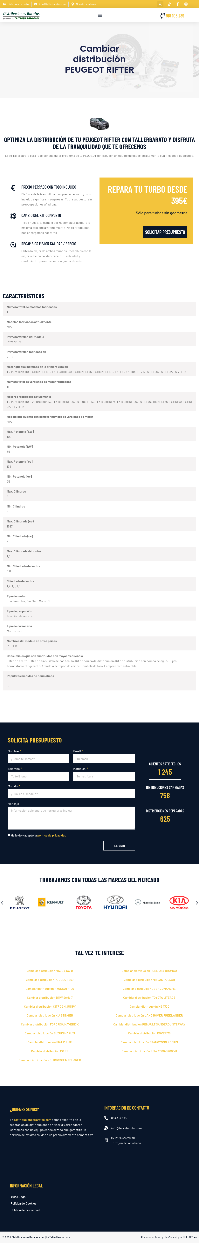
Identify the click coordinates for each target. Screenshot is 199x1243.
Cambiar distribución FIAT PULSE (49, 1042)
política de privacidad (51, 835)
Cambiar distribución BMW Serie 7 (50, 997)
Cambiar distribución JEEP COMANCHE (149, 988)
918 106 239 (175, 15)
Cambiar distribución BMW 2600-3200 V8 (149, 1051)
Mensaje (13, 803)
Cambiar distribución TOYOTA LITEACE (149, 997)
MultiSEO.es (190, 1237)
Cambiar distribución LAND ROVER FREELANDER (149, 1015)
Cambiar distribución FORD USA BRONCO (149, 970)
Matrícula (79, 768)
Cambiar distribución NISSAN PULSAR (149, 979)
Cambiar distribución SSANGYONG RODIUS (149, 1042)
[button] (160, 4)
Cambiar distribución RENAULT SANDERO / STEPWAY (149, 1024)
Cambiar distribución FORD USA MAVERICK (50, 1024)
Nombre (13, 751)
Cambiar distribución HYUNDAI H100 (49, 988)
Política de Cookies (24, 1203)
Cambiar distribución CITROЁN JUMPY (50, 1006)
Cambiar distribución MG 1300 (149, 1006)
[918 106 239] (163, 16)
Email (77, 751)
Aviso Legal (18, 1197)
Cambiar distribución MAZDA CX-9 (50, 970)
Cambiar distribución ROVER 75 (149, 1033)
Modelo (13, 786)
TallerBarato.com (59, 1237)
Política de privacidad (25, 1210)
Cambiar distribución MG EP (49, 1051)
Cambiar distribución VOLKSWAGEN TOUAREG (50, 1060)
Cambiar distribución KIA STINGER (50, 1015)
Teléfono (14, 768)
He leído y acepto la (38, 835)
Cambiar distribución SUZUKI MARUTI (50, 1033)
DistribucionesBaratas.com (32, 1119)
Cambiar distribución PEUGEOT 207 (50, 979)
